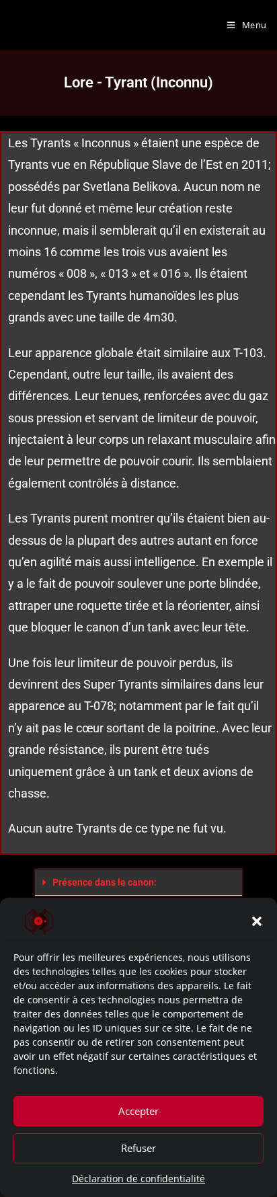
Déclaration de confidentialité (138, 1178)
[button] (257, 921)
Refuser (138, 1148)
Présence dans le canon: (104, 882)
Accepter (138, 1111)
